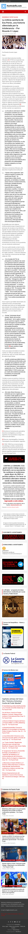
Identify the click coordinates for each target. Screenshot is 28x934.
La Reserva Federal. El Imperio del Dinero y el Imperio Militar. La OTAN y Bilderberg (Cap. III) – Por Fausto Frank (13, 722)
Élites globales (20, 805)
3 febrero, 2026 (5, 868)
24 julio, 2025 (5, 894)
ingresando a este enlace (13, 501)
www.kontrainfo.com (16, 505)
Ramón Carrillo (15, 507)
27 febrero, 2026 (6, 843)
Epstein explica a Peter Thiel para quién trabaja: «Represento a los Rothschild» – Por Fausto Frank (13, 865)
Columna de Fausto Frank (9, 805)
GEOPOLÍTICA (19, 832)
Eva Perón (9, 507)
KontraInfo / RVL (12, 33)
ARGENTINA (5, 885)
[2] (20, 104)
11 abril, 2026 (5, 815)
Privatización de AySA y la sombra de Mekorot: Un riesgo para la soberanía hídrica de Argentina (13, 890)
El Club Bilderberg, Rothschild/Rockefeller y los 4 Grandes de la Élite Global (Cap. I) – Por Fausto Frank (14, 707)
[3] (10, 346)
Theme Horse (16, 929)
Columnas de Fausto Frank (11, 789)
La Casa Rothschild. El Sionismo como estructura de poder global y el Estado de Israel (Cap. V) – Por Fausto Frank (13, 737)
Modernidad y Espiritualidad (10, 17)
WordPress (18, 931)
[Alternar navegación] (3, 11)
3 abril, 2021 (5, 33)
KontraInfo (11, 815)
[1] (8, 60)
